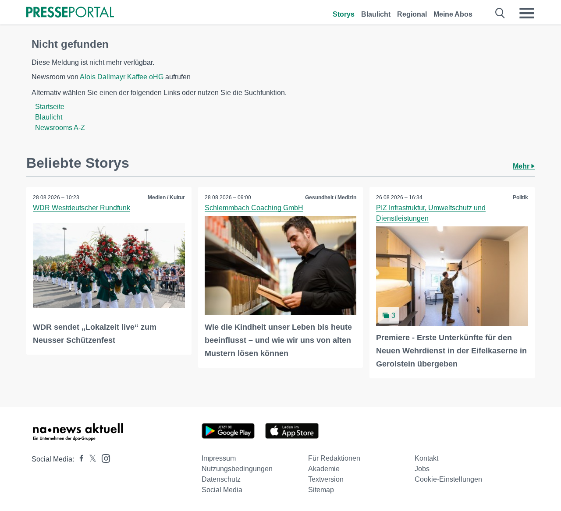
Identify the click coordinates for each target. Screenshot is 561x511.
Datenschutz (221, 479)
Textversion (326, 479)
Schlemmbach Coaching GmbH (254, 207)
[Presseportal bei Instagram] (103, 458)
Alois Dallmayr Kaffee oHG (121, 77)
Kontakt (426, 458)
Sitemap (321, 489)
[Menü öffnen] (527, 13)
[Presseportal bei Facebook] (79, 459)
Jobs (422, 468)
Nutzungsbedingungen (237, 468)
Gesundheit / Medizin (330, 197)
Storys (344, 14)
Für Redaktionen (334, 458)
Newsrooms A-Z (60, 127)
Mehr (522, 166)
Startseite (49, 106)
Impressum (219, 458)
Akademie (324, 468)
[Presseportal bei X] (90, 459)
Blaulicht (376, 14)
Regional (412, 14)
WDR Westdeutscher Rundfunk (81, 207)
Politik (520, 197)
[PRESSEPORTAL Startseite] (70, 13)
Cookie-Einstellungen (448, 479)
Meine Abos (452, 14)
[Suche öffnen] (500, 13)
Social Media (222, 489)
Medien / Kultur (166, 197)
